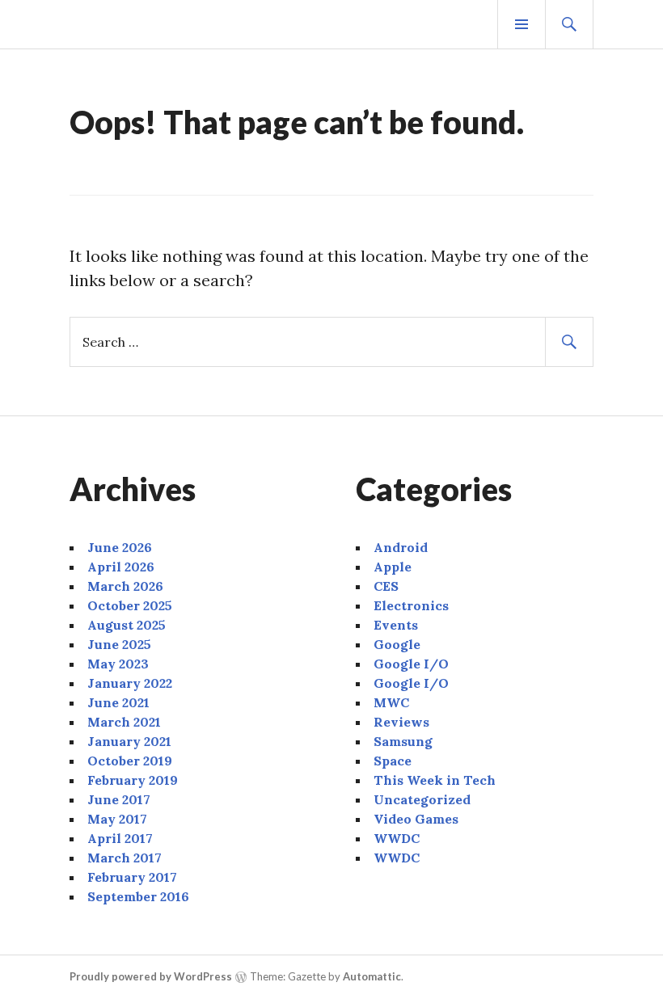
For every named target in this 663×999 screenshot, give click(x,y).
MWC (391, 702)
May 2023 (118, 663)
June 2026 (119, 547)
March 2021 (124, 722)
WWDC (397, 838)
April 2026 (120, 567)
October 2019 (129, 760)
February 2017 (132, 877)
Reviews (401, 722)
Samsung (403, 741)
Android (401, 547)
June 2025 (119, 644)
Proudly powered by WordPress (151, 976)
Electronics (411, 605)
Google (397, 644)
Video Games (416, 819)
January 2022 (129, 683)
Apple (393, 567)
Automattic (372, 976)
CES (386, 586)
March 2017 (124, 857)
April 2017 (120, 838)
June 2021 (118, 702)
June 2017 (118, 799)
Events (396, 625)
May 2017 (117, 819)
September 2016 (138, 896)
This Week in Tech (435, 780)
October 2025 (129, 605)
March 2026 (125, 586)
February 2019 (132, 780)
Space (393, 760)
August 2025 (126, 625)
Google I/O (411, 663)
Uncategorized (422, 799)
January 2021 (129, 741)
